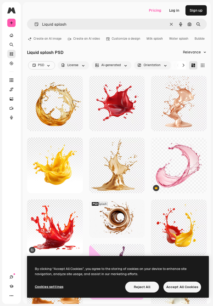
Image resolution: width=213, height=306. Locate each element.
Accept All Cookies (182, 287)
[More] (11, 295)
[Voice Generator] (11, 117)
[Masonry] (193, 65)
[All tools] (11, 80)
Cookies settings (49, 286)
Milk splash (155, 39)
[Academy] (11, 286)
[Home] (11, 35)
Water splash (178, 39)
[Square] (202, 65)
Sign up (196, 10)
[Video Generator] (11, 108)
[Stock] (11, 54)
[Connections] (11, 277)
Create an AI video (86, 39)
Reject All (142, 287)
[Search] (11, 44)
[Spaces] (11, 89)
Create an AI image (48, 39)
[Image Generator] (11, 99)
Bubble (200, 39)
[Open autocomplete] (34, 24)
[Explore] (11, 63)
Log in (174, 10)
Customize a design (126, 39)
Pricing (155, 10)
